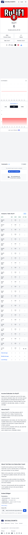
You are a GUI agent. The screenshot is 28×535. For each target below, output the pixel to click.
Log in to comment (15, 171)
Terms (16, 523)
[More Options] (19, 2)
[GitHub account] (19, 533)
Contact (20, 523)
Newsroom (7, 523)
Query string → (4, 505)
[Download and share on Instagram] (18, 45)
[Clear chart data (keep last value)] (26, 81)
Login (21, 1)
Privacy (12, 523)
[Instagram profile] (6, 533)
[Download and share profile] (21, 45)
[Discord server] (9, 533)
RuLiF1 (14, 23)
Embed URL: (4, 507)
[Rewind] (7, 45)
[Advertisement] (14, 62)
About (2, 523)
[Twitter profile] (4, 533)
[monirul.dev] (21, 533)
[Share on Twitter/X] (15, 45)
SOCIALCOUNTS (15, 528)
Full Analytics (13, 103)
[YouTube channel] (2, 533)
